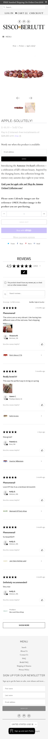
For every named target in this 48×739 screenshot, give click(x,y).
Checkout (36, 13)
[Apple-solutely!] (24, 73)
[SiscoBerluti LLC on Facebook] (19, 21)
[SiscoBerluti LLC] (24, 27)
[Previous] (17, 98)
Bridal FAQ (24, 662)
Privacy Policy (24, 670)
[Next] (30, 98)
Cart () (22, 13)
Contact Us (24, 655)
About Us (24, 651)
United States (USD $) (23, 724)
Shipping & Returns (24, 666)
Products (21, 46)
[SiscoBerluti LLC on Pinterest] (24, 21)
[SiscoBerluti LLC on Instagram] (28, 21)
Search (24, 647)
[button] (40, 265)
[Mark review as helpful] (42, 344)
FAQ (24, 658)
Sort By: (31, 302)
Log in (9, 13)
